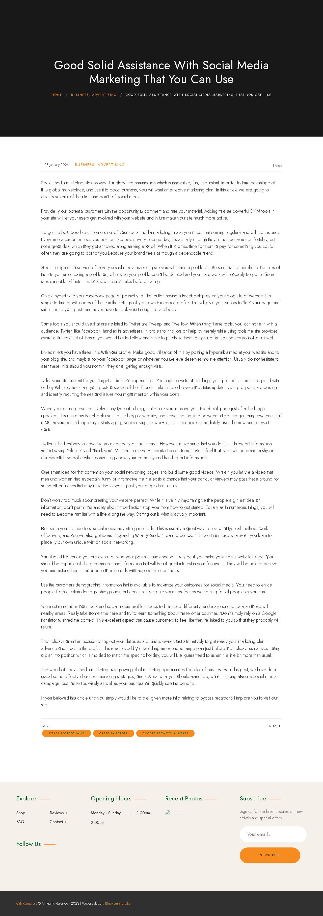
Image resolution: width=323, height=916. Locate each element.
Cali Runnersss (26, 903)
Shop (20, 813)
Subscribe (270, 855)
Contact (56, 822)
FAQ (20, 822)
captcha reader (113, 733)
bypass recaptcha (216, 698)
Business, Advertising (100, 164)
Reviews (57, 813)
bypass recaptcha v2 (66, 733)
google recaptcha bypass (165, 733)
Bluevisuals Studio (117, 903)
